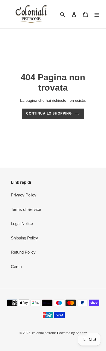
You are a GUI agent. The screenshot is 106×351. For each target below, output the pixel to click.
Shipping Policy (24, 238)
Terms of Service (26, 209)
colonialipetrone (44, 333)
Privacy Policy (23, 195)
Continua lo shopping (49, 113)
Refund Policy (23, 252)
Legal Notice (22, 223)
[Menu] (96, 14)
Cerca (16, 266)
